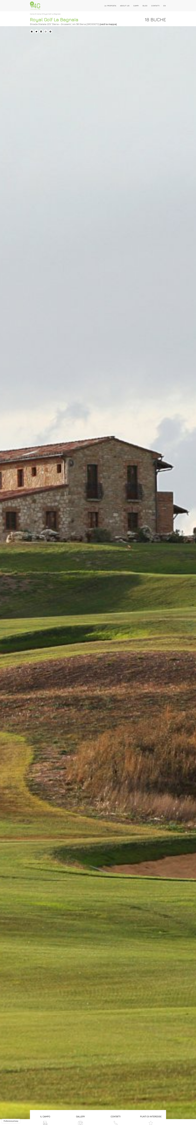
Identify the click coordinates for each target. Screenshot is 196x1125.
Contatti (155, 6)
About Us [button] (124, 6)
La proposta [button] (110, 6)
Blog (145, 6)
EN (164, 6)
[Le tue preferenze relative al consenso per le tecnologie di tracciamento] (11, 1121)
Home (32, 14)
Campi (136, 6)
